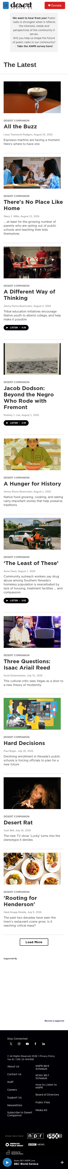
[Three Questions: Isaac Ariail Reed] (32, 632)
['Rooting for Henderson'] (32, 869)
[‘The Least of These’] (32, 534)
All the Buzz (20, 126)
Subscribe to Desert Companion (19, 1114)
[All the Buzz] (32, 97)
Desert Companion (16, 120)
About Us (13, 1066)
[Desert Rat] (32, 793)
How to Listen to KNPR (46, 1086)
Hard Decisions (24, 743)
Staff (10, 1082)
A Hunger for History (32, 483)
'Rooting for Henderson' (20, 901)
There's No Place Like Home (33, 205)
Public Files (43, 1102)
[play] (7, 1162)
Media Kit (41, 1110)
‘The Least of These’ (31, 563)
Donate (56, 5)
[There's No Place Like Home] (32, 173)
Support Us (14, 1097)
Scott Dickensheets (15, 675)
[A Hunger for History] (32, 454)
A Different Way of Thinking (29, 295)
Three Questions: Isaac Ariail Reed (27, 664)
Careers (12, 1089)
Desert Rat (18, 822)
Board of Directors (47, 1094)
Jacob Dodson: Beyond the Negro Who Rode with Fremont (29, 397)
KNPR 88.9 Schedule (42, 1067)
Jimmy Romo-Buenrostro (18, 306)
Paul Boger (10, 750)
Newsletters (14, 1105)
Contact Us (14, 1074)
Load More (34, 942)
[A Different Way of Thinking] (32, 262)
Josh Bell (9, 830)
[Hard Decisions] (32, 714)
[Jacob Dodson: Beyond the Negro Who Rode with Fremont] (32, 359)
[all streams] (63, 1162)
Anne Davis (10, 571)
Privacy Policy (47, 1056)
